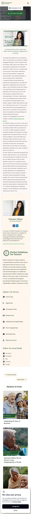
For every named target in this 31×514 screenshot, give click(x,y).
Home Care (9, 297)
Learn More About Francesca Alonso (13, 244)
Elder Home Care (11, 340)
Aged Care (9, 303)
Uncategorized (22, 51)
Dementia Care (10, 334)
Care (24, 49)
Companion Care (11, 309)
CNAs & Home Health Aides (14, 321)
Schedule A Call (16, 8)
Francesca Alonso (11, 49)
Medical (16, 51)
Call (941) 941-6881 (16, 13)
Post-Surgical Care (12, 328)
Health (5, 51)
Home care (10, 51)
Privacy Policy (17, 502)
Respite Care (10, 315)
